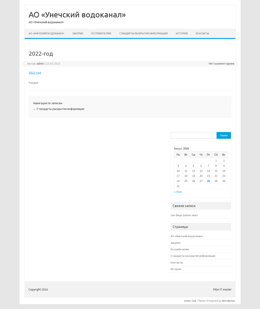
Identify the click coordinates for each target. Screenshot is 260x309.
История (182, 33)
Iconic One (190, 300)
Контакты (202, 33)
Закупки (77, 33)
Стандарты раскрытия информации (143, 33)
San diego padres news (184, 215)
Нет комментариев (221, 63)
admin (40, 63)
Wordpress (228, 300)
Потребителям (101, 33)
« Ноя (178, 191)
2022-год (35, 72)
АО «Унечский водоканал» (77, 14)
